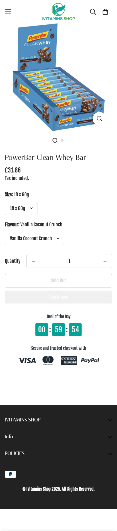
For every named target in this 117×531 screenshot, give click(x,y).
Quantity (12, 261)
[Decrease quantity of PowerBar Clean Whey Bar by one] (33, 261)
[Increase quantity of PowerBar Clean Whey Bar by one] (105, 261)
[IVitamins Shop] (58, 11)
